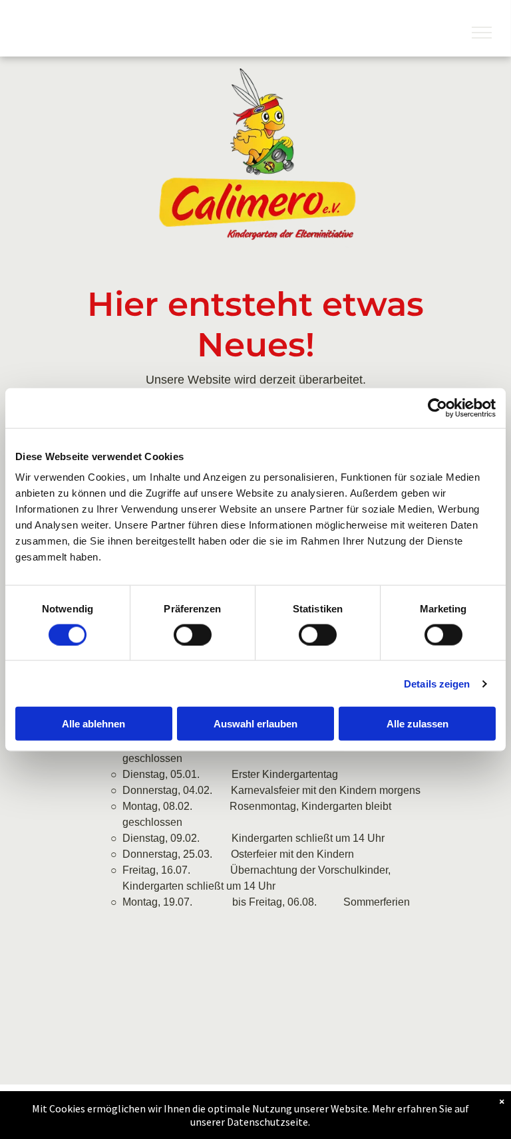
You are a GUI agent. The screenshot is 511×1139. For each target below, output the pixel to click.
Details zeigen (437, 683)
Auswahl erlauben (255, 723)
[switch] (193, 634)
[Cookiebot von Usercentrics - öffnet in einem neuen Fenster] (437, 408)
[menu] (481, 32)
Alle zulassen (417, 723)
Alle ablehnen (93, 723)
